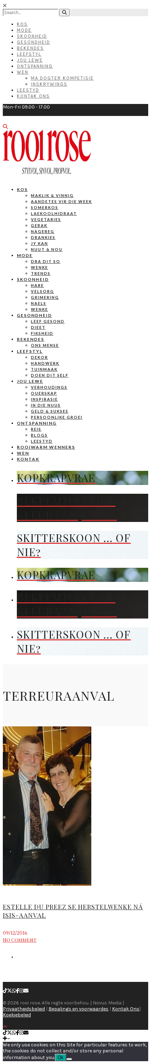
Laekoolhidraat (54, 213)
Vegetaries (46, 219)
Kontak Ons (33, 96)
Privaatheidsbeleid (24, 1009)
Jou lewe (30, 381)
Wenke (39, 267)
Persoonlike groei (57, 417)
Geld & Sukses (49, 411)
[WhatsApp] (14, 991)
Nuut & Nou (47, 249)
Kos (22, 24)
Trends (41, 273)
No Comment (20, 939)
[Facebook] (17, 991)
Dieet (38, 327)
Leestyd (28, 90)
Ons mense (45, 345)
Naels (38, 303)
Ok (61, 1057)
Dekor (39, 357)
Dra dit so (45, 261)
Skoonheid (32, 36)
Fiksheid (42, 333)
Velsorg (42, 291)
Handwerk (45, 363)
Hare (37, 285)
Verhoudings (49, 387)
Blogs (39, 435)
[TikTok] (5, 991)
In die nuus (46, 405)
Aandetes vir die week (61, 201)
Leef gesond (48, 321)
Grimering (45, 297)
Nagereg (42, 231)
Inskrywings (49, 84)
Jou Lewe (30, 60)
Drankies (43, 237)
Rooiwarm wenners (46, 447)
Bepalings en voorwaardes (78, 1009)
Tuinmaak (44, 369)
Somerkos (44, 207)
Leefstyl (29, 54)
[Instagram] (21, 991)
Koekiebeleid (17, 1015)
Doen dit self (49, 375)
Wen (22, 72)
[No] (69, 1059)
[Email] (26, 991)
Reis (36, 429)
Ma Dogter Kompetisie (62, 78)
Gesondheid (33, 42)
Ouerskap (44, 393)
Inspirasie (44, 399)
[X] (9, 991)
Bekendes (30, 48)
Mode (24, 30)
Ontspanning (35, 66)
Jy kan (39, 243)
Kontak (28, 459)
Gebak (39, 225)
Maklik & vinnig (52, 195)
